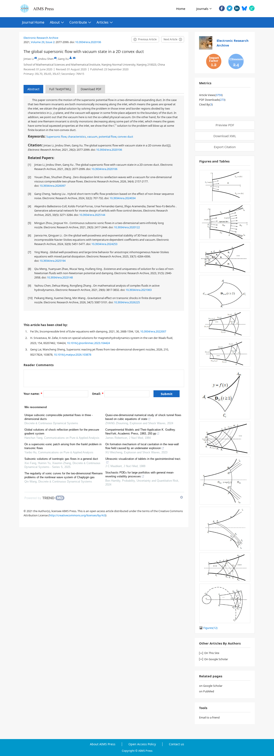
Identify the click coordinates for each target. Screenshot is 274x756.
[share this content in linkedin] (237, 8)
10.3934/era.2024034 (123, 198)
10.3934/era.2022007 (153, 331)
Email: (97, 394)
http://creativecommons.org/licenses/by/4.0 (77, 515)
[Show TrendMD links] (181, 497)
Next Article (170, 39)
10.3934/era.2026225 (127, 302)
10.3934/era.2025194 (53, 261)
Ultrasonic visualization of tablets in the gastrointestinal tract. (143, 458)
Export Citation (225, 147)
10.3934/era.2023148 (60, 277)
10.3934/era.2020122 (127, 227)
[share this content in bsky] (244, 8)
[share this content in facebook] (222, 8)
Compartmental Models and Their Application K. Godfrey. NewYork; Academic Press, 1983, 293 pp (140, 431)
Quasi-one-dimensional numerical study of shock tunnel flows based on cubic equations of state (143, 417)
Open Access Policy (142, 744)
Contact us (176, 744)
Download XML (224, 136)
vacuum (92, 136)
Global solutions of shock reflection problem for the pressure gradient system (61, 431)
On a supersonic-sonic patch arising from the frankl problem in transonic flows (62, 446)
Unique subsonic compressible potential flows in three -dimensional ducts (58, 417)
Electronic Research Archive (41, 38)
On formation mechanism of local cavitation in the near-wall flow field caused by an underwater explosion (142, 446)
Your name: (33, 394)
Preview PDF (225, 125)
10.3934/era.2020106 (88, 42)
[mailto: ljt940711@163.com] (35, 58)
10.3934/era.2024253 (104, 244)
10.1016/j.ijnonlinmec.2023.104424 (88, 343)
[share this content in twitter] (229, 8)
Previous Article (147, 39)
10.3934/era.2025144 (92, 215)
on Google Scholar (210, 686)
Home (180, 8)
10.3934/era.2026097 (53, 186)
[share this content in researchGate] (252, 8)
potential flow (107, 136)
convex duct (125, 136)
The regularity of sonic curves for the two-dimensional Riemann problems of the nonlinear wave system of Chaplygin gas (63, 475)
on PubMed (206, 691)
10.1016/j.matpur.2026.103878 (72, 354)
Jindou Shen (46, 59)
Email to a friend (209, 717)
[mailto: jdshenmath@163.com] (55, 58)
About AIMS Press (102, 744)
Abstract (33, 89)
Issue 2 (50, 42)
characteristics (77, 136)
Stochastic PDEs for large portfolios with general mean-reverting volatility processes (139, 474)
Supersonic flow (56, 136)
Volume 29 (37, 42)
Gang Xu (63, 59)
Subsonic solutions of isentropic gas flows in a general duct (61, 458)
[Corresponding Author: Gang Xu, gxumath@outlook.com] (70, 58)
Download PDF (91, 89)
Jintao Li (29, 59)
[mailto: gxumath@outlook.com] (74, 58)
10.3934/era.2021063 (139, 290)
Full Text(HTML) (60, 89)
